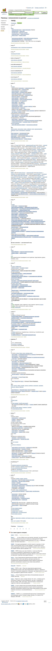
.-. (30, 354)
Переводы (18, 14)
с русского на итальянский (33, 18)
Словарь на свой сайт (39, 7)
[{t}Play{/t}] (14, 24)
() (25, 34)
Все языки (3, 26)
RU (45, 7)
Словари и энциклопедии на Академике (19, 10)
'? (17, 322)
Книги (24, 14)
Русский (2, 30)
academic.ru (4, 14)
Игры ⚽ (30, 14)
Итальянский (3, 22)
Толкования (11, 14)
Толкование (13, 23)
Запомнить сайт (30, 7)
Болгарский (3, 28)
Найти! (44, 12)
